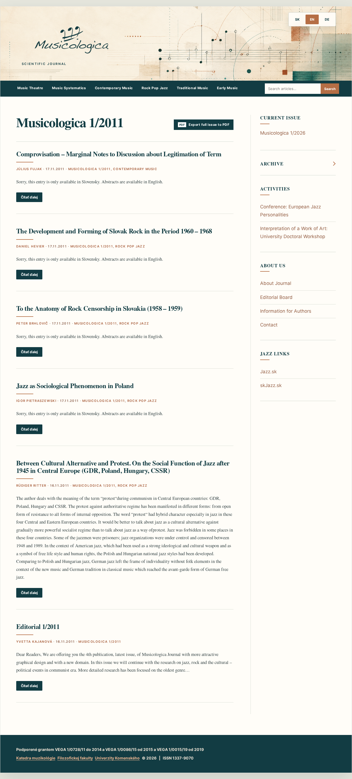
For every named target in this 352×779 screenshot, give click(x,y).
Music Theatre (30, 88)
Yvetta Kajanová (34, 642)
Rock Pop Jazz (155, 88)
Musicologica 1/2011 (89, 169)
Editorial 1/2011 (37, 626)
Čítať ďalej (29, 197)
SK (297, 19)
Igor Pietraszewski (36, 401)
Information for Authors (285, 311)
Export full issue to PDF (209, 124)
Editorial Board (276, 297)
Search (330, 89)
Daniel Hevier (30, 246)
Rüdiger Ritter (31, 485)
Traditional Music (192, 88)
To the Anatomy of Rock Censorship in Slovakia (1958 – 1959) (99, 308)
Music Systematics (69, 88)
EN (312, 19)
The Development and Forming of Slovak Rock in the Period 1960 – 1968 (114, 231)
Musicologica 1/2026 (283, 133)
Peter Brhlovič (32, 323)
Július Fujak (29, 169)
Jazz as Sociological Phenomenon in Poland (75, 385)
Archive (272, 164)
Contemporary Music (114, 88)
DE (327, 19)
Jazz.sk (268, 371)
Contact (268, 325)
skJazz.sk (271, 385)
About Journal (275, 283)
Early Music (227, 88)
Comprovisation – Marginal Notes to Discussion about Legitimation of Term (118, 154)
